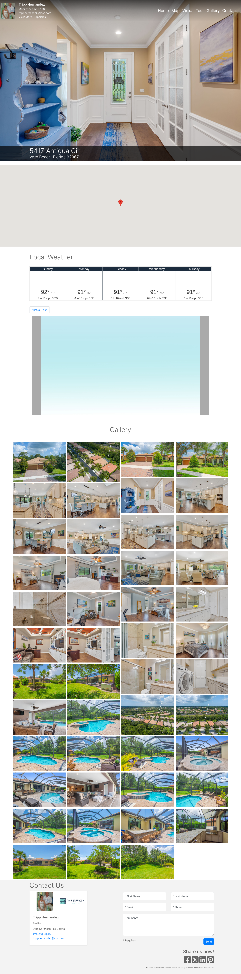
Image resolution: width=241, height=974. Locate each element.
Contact (229, 10)
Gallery (213, 10)
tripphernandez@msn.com (35, 13)
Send (209, 941)
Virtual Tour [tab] (39, 309)
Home (163, 10)
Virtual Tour (193, 10)
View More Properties (32, 17)
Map (175, 10)
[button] (7, 80)
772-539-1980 (37, 9)
